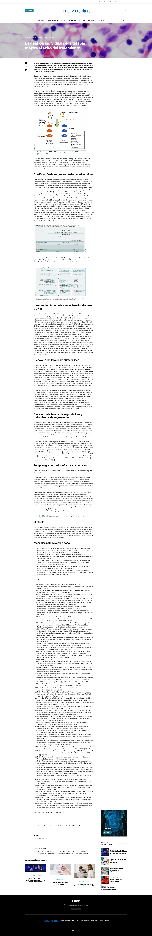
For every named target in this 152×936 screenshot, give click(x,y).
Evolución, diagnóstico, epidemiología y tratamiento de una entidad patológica (35, 880)
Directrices (67, 851)
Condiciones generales (89, 920)
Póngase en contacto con (42, 1)
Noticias (41, 20)
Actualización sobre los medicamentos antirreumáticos (117, 870)
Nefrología (47, 53)
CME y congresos (88, 20)
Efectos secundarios (80, 851)
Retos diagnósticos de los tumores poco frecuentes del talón (84, 885)
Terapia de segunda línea (83, 853)
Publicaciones (29, 1)
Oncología (54, 53)
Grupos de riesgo (41, 853)
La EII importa (107, 828)
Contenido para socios (55, 20)
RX (59, 53)
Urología (63, 53)
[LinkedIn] (79, 930)
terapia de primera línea (66, 853)
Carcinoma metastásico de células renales (48, 851)
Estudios (27, 53)
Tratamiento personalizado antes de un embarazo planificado (118, 861)
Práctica (101, 20)
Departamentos (73, 20)
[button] (126, 20)
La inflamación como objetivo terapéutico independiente (116, 879)
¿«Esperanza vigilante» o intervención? (60, 883)
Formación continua (37, 53)
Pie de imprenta (105, 920)
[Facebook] (73, 930)
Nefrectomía (53, 853)
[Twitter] (76, 930)
